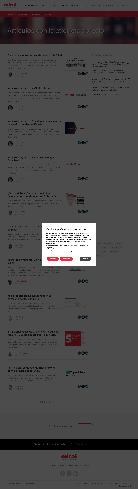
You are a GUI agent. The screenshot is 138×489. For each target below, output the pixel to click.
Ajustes (85, 259)
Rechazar (66, 259)
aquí (56, 249)
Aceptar (52, 259)
